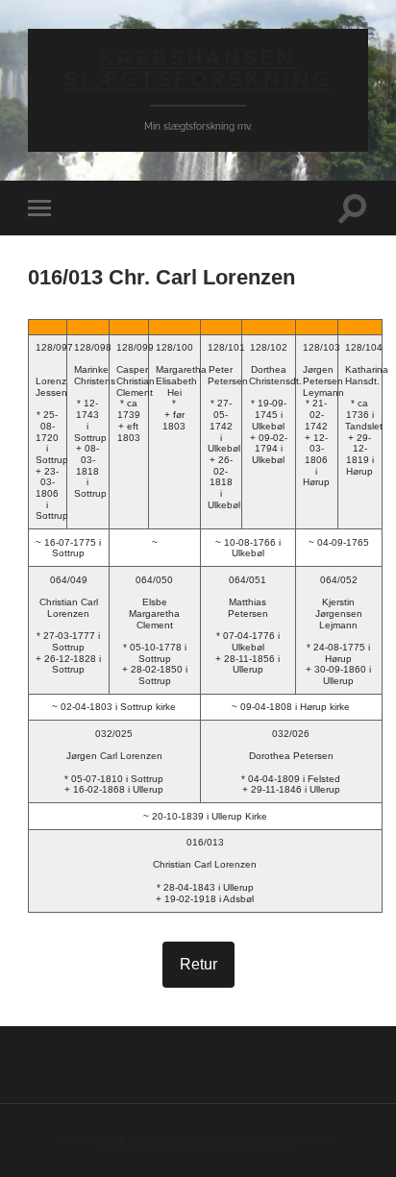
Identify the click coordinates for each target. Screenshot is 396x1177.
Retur (198, 964)
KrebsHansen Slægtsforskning (198, 68)
